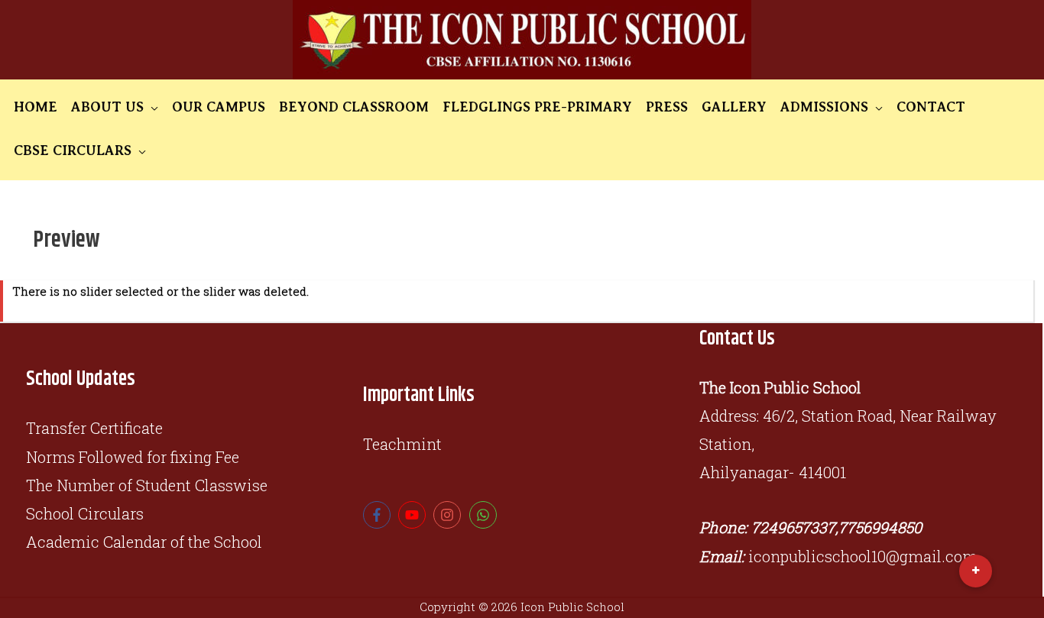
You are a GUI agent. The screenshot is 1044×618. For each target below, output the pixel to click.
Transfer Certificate (94, 428)
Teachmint (402, 444)
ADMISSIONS (824, 107)
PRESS (667, 107)
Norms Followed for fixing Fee (132, 457)
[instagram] (449, 515)
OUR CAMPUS (218, 107)
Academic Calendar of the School (144, 542)
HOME (35, 107)
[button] (975, 571)
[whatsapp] (485, 515)
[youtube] (414, 515)
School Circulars (85, 513)
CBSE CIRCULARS (72, 150)
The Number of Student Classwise (146, 485)
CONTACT (930, 107)
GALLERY (734, 107)
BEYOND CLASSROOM (354, 107)
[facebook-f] (378, 515)
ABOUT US (107, 107)
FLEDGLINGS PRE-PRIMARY (537, 107)
